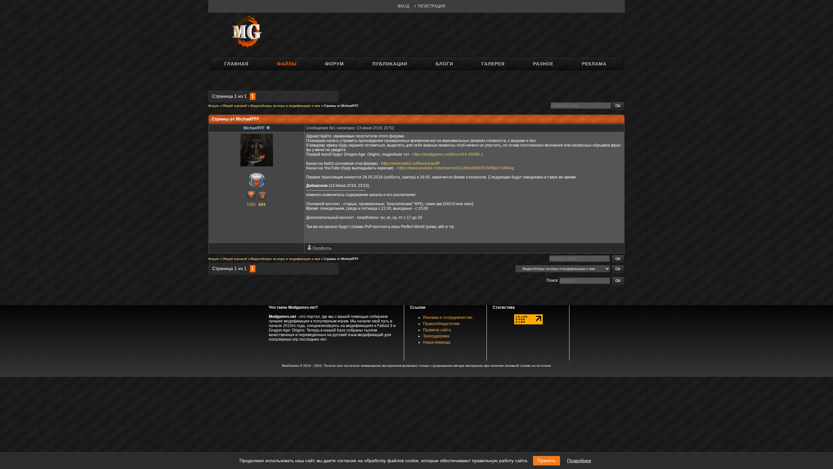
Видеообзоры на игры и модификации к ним (285, 105)
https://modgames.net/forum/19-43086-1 (448, 154)
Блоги (444, 63)
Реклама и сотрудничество (447, 317)
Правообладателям (441, 323)
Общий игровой (234, 105)
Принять (546, 460)
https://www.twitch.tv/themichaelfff (410, 163)
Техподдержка (436, 336)
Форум (334, 63)
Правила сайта (437, 330)
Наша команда (436, 342)
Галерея (493, 63)
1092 (251, 204)
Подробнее (579, 460)
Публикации (389, 63)
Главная (236, 63)
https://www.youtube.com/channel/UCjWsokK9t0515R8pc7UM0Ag (456, 168)
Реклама (594, 63)
